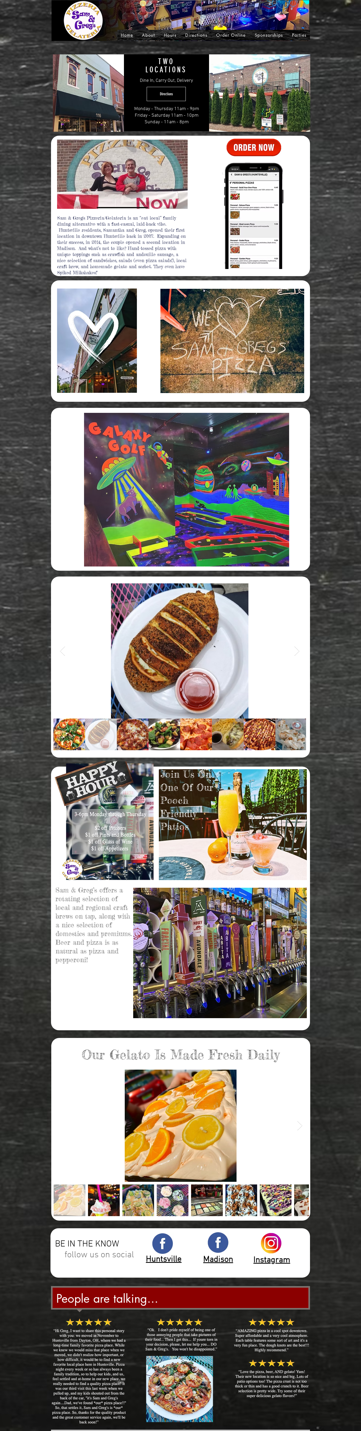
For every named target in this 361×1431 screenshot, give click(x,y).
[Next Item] (297, 651)
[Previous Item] (62, 651)
